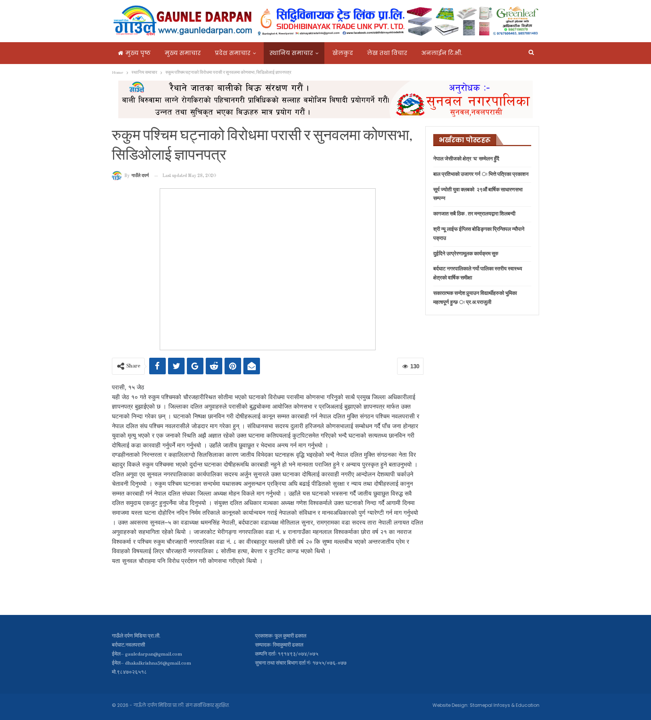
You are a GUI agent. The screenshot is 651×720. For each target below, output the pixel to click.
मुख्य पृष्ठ (138, 53)
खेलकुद (342, 53)
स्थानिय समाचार (291, 53)
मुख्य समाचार (183, 53)
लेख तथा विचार (387, 53)
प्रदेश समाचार (233, 53)
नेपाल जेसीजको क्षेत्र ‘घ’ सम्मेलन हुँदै (466, 159)
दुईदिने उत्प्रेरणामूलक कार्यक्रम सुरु (465, 254)
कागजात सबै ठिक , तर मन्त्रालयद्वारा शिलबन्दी (474, 214)
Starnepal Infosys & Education (504, 705)
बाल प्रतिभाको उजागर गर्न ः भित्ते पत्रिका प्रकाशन (481, 174)
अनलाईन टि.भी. (441, 53)
